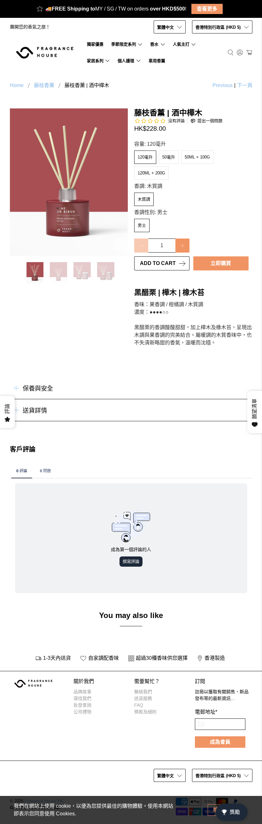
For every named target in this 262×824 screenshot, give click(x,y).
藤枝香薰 (44, 85)
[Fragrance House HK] (46, 52)
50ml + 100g (197, 157)
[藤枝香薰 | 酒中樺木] (69, 182)
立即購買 (221, 263)
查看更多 (207, 8)
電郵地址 (206, 712)
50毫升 (168, 157)
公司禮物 (82, 711)
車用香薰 (157, 60)
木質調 (144, 199)
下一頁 (244, 85)
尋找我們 (82, 698)
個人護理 (126, 60)
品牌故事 (82, 691)
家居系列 (95, 60)
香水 (154, 44)
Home (17, 85)
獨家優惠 (95, 44)
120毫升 (145, 157)
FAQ (138, 705)
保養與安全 (38, 388)
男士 (142, 225)
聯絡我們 (143, 691)
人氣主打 (181, 44)
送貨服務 (143, 698)
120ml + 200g (151, 173)
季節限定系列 (123, 44)
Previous (222, 85)
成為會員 (220, 742)
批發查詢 (82, 705)
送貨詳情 (35, 410)
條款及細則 (145, 711)
